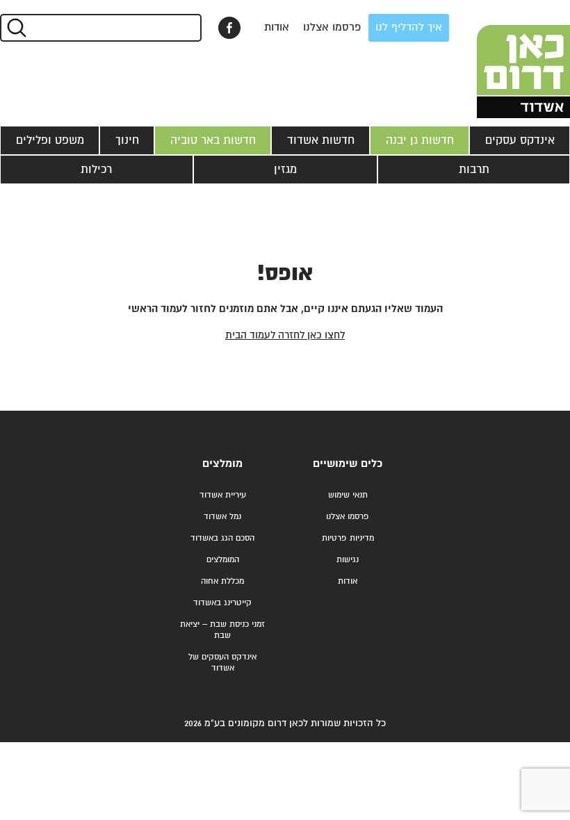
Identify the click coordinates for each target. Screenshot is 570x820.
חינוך (127, 140)
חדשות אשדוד (321, 140)
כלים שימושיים (347, 463)
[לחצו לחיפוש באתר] (15, 28)
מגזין (285, 169)
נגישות (347, 560)
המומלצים (222, 560)
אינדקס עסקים (520, 140)
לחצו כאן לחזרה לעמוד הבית (285, 335)
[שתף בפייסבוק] (229, 28)
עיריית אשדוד (223, 495)
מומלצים (222, 463)
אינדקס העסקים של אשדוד (222, 662)
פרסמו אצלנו (332, 27)
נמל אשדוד (222, 516)
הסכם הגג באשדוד (222, 538)
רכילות (96, 169)
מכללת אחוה (222, 581)
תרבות (474, 169)
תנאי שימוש (348, 495)
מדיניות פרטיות (348, 538)
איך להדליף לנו (408, 27)
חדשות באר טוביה (213, 140)
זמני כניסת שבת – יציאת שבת (222, 630)
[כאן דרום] (500, 59)
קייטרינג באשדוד (222, 603)
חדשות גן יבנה (420, 140)
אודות (276, 27)
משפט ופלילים (50, 140)
